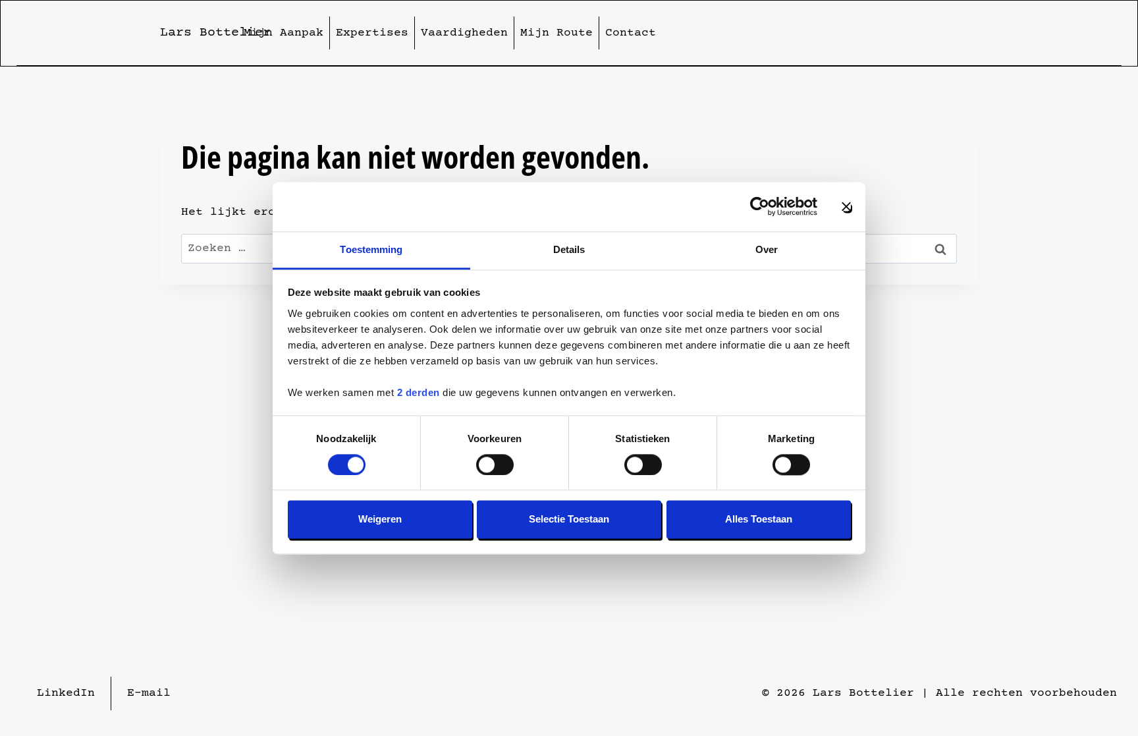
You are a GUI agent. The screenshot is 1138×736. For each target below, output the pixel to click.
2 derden (418, 392)
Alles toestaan (758, 519)
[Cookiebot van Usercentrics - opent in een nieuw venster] (759, 206)
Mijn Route (556, 33)
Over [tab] (766, 249)
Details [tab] (569, 249)
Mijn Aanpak (283, 33)
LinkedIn (66, 693)
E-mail (149, 693)
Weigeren (380, 519)
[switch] (495, 464)
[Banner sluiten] (846, 206)
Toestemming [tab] (371, 249)
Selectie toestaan (569, 519)
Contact (630, 33)
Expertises (372, 33)
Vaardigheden (464, 33)
